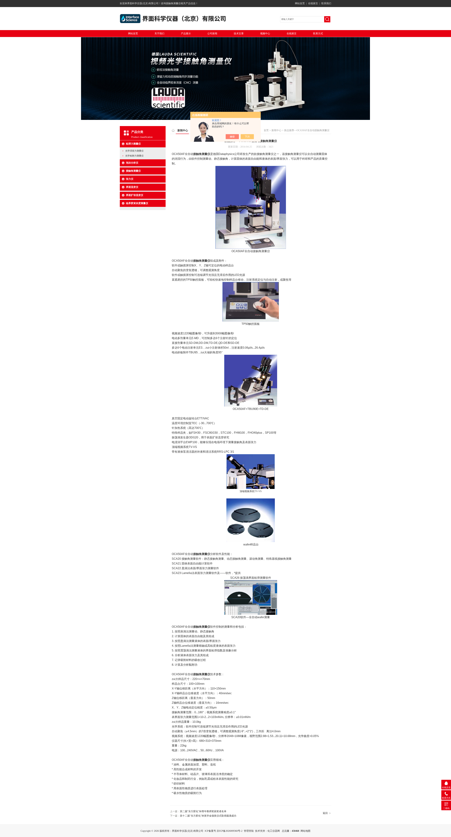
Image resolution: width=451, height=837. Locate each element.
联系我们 (326, 3)
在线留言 (313, 3)
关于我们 (159, 33)
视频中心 (265, 33)
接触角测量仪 (133, 171)
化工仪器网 (273, 831)
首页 (266, 130)
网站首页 (300, 3)
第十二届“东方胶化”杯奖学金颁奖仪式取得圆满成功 (208, 815)
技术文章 (239, 33)
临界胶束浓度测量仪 (137, 203)
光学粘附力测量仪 (134, 155)
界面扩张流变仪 (134, 195)
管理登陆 (249, 831)
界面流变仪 (132, 187)
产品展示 (186, 33)
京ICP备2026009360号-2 (229, 831)
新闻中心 (276, 130)
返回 (325, 813)
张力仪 (129, 179)
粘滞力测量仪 (133, 143)
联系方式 (318, 33)
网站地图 (305, 831)
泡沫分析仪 (132, 162)
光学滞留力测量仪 (134, 150)
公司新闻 (212, 33)
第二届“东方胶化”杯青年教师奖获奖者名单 (203, 811)
